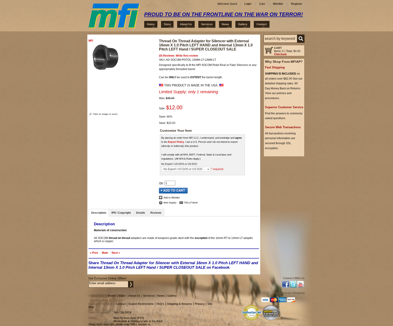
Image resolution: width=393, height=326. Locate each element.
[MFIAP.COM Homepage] (114, 15)
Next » (116, 252)
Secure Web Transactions (283, 127)
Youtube (300, 285)
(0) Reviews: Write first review (178, 55)
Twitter (293, 285)
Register (296, 3)
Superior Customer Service (284, 107)
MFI (90, 40)
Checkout (280, 54)
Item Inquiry (170, 202)
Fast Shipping (275, 67)
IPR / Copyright (121, 212)
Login (247, 3)
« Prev (94, 252)
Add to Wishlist (172, 197)
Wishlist (278, 3)
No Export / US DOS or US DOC (179, 164)
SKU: (162, 59)
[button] (284, 39)
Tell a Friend (190, 202)
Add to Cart (173, 190)
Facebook (285, 285)
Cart (262, 3)
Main (105, 252)
